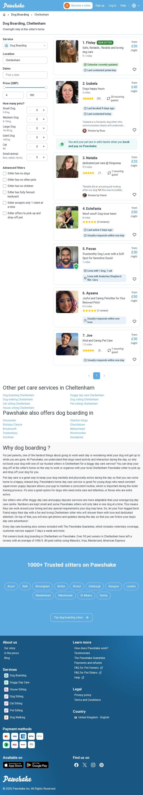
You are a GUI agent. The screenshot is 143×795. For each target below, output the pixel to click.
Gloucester (9, 420)
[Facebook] (76, 764)
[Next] (104, 375)
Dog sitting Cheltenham (84, 399)
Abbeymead (77, 428)
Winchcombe (78, 433)
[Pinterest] (101, 764)
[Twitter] (84, 764)
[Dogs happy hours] (96, 107)
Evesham (8, 437)
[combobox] (25, 45)
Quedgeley (76, 437)
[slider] (4, 87)
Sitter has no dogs (19, 173)
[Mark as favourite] (134, 69)
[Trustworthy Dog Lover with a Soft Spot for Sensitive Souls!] (96, 264)
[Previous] (88, 375)
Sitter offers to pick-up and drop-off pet (24, 215)
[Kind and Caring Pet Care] (96, 347)
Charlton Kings (79, 420)
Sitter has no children (20, 186)
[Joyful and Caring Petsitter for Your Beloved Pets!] (96, 307)
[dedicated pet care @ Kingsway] (96, 176)
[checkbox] (4, 173)
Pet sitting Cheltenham (84, 403)
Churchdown (77, 424)
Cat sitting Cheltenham (16, 403)
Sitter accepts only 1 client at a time (25, 205)
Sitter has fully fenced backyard (21, 194)
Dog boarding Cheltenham (18, 395)
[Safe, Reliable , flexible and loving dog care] (96, 56)
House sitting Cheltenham (18, 407)
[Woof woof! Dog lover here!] (96, 221)
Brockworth (10, 428)
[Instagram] (93, 764)
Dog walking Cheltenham (18, 399)
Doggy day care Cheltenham (87, 395)
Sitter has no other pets (22, 179)
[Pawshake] (14, 5)
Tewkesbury (10, 433)
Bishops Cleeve (12, 424)
